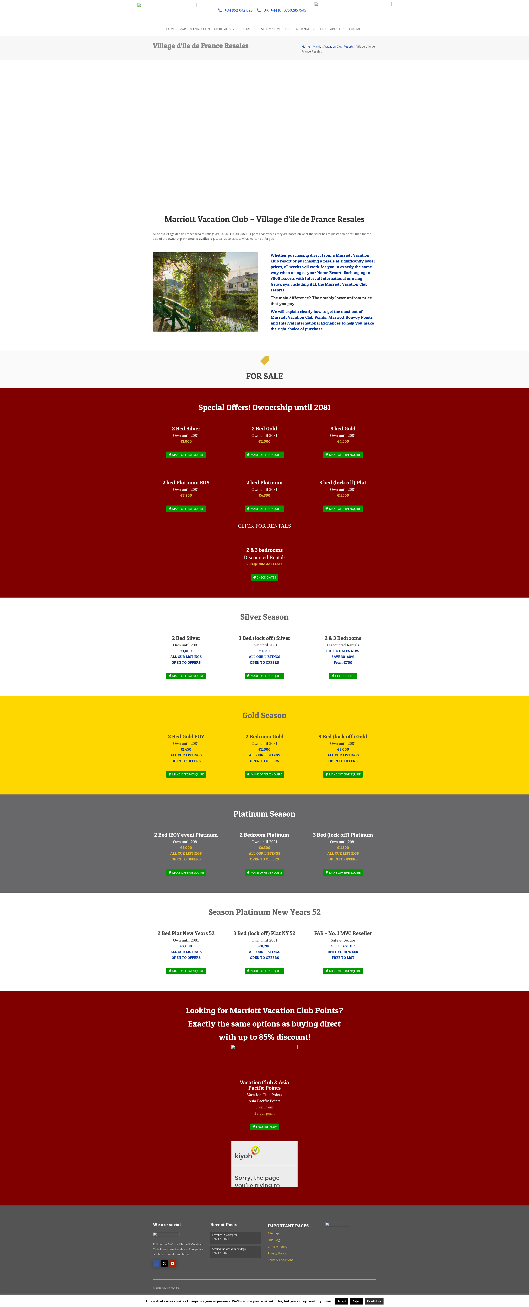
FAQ (323, 29)
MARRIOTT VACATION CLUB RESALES (205, 29)
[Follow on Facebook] (156, 1263)
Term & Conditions (280, 1260)
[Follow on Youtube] (172, 1263)
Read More (374, 1301)
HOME (170, 29)
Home (306, 46)
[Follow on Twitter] (164, 1263)
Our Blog (274, 1240)
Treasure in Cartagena (224, 1234)
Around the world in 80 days (228, 1249)
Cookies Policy (277, 1247)
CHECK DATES (266, 577)
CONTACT (356, 29)
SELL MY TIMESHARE (275, 29)
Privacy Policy (277, 1253)
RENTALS (246, 29)
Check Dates (345, 676)
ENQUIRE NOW (266, 1127)
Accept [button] (342, 1301)
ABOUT (335, 29)
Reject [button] (356, 1301)
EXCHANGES (302, 29)
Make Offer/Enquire (188, 455)
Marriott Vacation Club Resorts (333, 46)
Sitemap (273, 1233)
